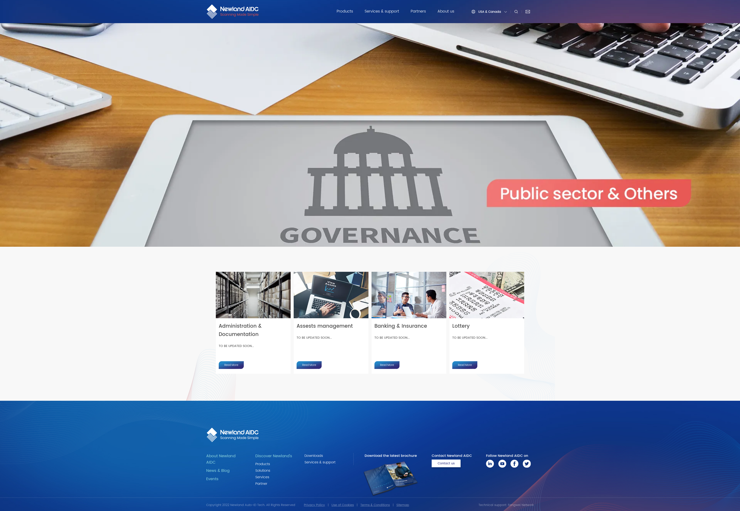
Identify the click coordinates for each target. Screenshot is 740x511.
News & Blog (218, 471)
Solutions (262, 470)
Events (212, 479)
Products (345, 11)
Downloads (313, 456)
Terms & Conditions (375, 505)
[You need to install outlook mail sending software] (528, 11)
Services (262, 477)
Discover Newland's (273, 456)
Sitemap (402, 505)
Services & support (382, 11)
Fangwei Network (521, 505)
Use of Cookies (342, 505)
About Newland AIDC (220, 459)
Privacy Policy (314, 505)
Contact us (446, 463)
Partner (261, 484)
